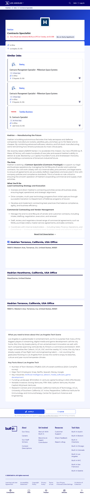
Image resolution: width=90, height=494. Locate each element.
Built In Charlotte (75, 441)
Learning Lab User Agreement (11, 483)
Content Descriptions (27, 447)
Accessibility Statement (24, 483)
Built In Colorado (78, 450)
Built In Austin (77, 432)
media (53, 375)
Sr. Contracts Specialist (19, 117)
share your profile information (48, 415)
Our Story (26, 432)
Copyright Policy (35, 483)
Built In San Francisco (76, 466)
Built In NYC (76, 460)
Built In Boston (77, 436)
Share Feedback (61, 438)
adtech (47, 375)
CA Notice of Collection (78, 483)
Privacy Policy (43, 483)
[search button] (70, 3)
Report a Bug (60, 442)
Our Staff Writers (25, 441)
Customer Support (59, 433)
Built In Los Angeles (76, 455)
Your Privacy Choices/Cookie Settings (65, 483)
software (61, 375)
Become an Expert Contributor (43, 440)
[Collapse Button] (79, 78)
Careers (25, 436)
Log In (82, 3)
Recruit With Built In (43, 433)
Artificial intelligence (34, 375)
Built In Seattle (77, 471)
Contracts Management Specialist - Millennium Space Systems (34, 69)
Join (75, 3)
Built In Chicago (78, 446)
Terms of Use (51, 483)
